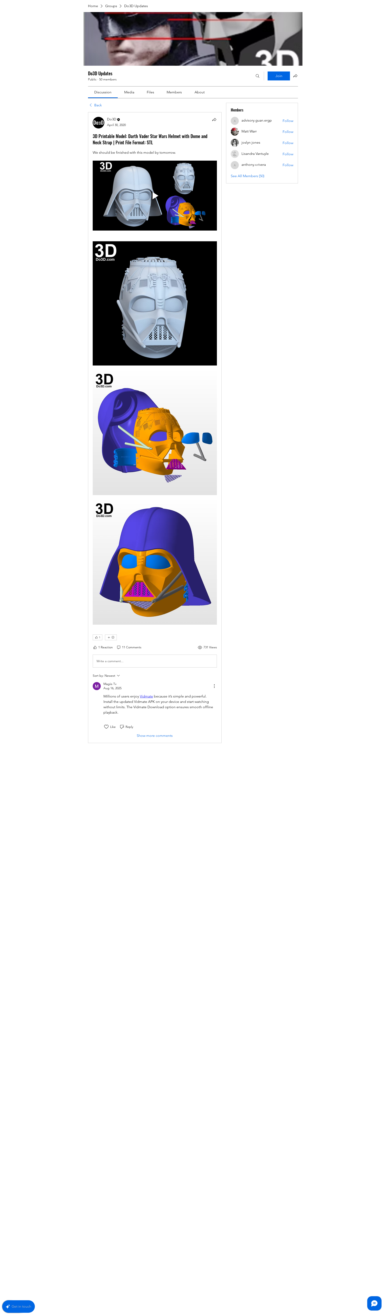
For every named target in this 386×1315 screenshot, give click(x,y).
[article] (155, 427)
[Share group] (295, 75)
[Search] (257, 75)
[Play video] (155, 196)
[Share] (214, 119)
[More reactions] (111, 637)
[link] (102, 92)
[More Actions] (214, 686)
